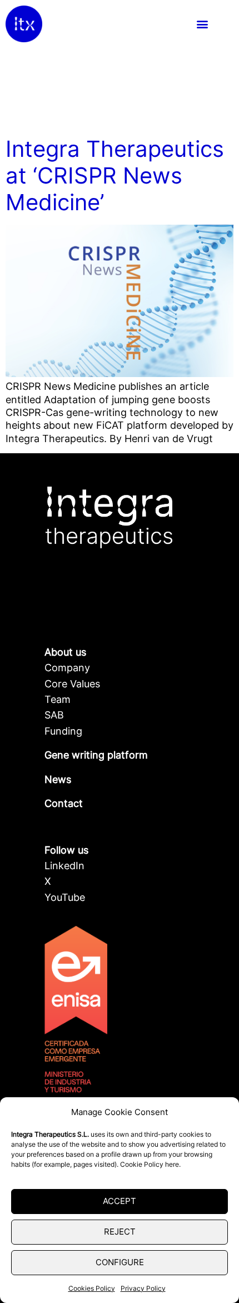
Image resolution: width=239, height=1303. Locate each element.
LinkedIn (64, 865)
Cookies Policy (91, 1288)
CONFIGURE (120, 1262)
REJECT (120, 1231)
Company (67, 667)
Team (57, 699)
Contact (63, 803)
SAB (54, 715)
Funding (63, 731)
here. (173, 1164)
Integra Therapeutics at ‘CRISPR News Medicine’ (115, 175)
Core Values (72, 684)
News (57, 779)
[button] (202, 24)
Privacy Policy (143, 1288)
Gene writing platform (96, 755)
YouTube (64, 897)
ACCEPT (119, 1201)
